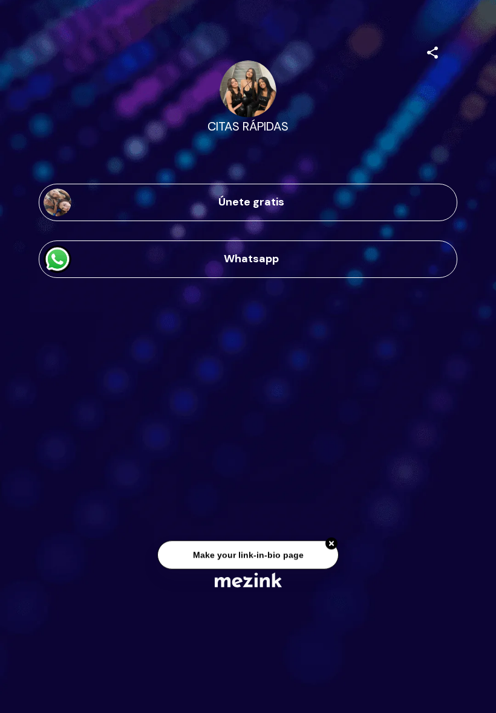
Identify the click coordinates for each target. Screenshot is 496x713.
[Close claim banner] (331, 544)
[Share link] (432, 51)
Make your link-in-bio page (247, 556)
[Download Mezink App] (248, 580)
